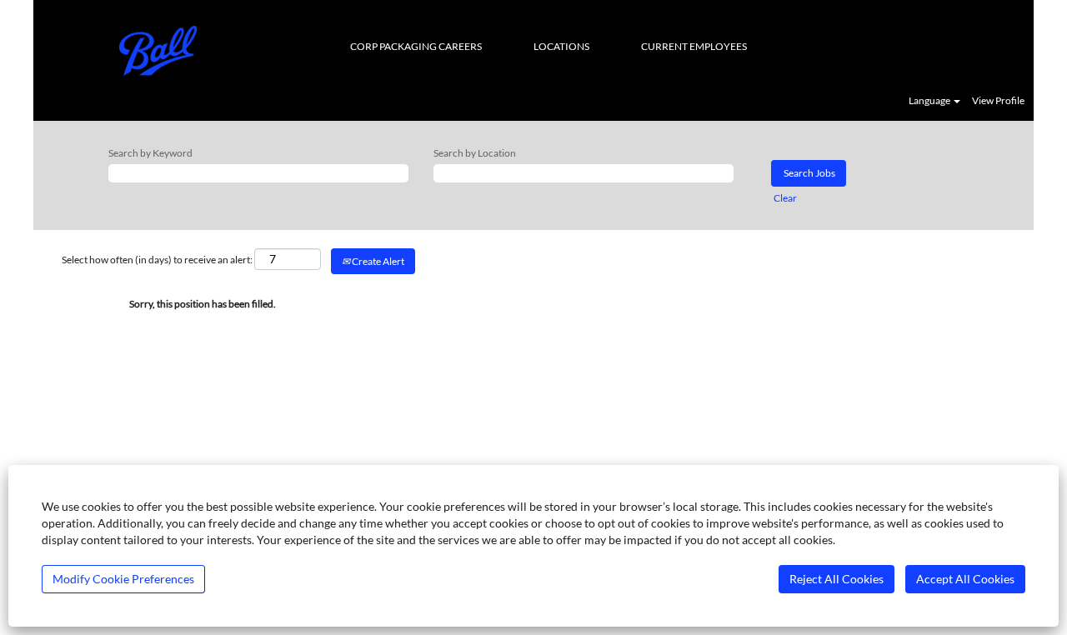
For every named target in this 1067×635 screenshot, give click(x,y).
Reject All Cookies (836, 579)
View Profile (998, 100)
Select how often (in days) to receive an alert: (157, 259)
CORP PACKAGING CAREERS (416, 46)
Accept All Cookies (965, 579)
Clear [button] (785, 198)
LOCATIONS (561, 46)
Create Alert (377, 261)
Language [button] (930, 100)
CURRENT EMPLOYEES (694, 46)
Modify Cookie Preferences (123, 579)
